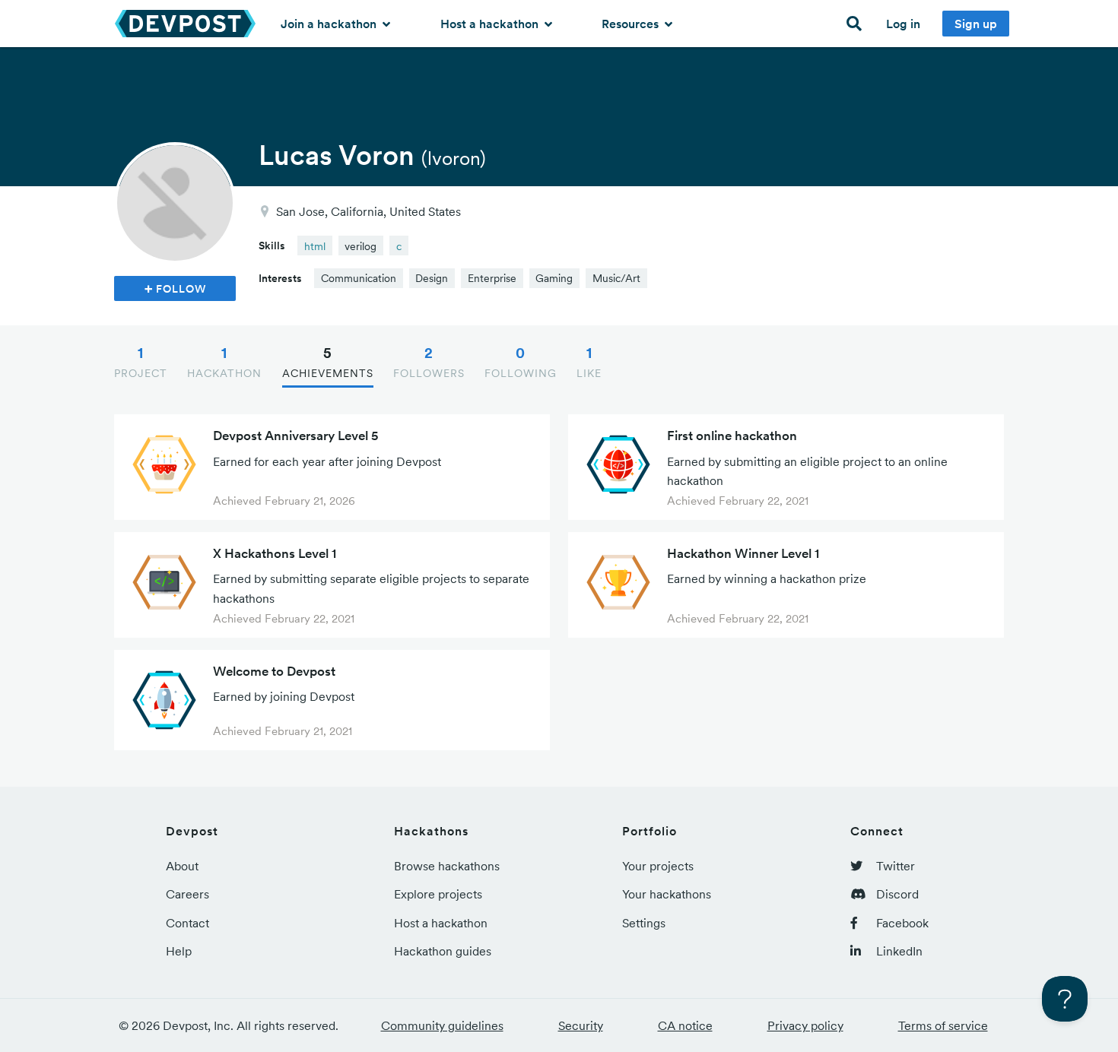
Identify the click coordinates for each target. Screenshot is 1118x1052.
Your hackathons (666, 893)
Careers (187, 893)
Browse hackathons (447, 865)
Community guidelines (442, 1025)
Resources (632, 23)
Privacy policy (805, 1025)
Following (520, 362)
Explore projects (438, 893)
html (315, 246)
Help (179, 951)
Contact (187, 922)
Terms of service (943, 1025)
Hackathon (224, 362)
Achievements (327, 362)
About (182, 865)
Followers (429, 362)
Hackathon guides (442, 951)
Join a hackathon (330, 23)
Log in (903, 23)
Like (589, 362)
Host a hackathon (491, 23)
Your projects (658, 865)
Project (140, 362)
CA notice (685, 1025)
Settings (643, 922)
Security (580, 1025)
